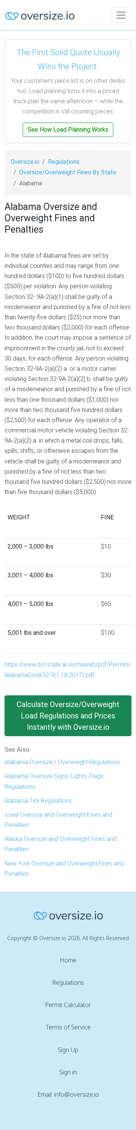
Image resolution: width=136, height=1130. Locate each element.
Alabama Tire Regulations (38, 800)
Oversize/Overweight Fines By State (67, 172)
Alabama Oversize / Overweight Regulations (62, 762)
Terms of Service (68, 1027)
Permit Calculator (68, 1005)
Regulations (63, 161)
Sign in (68, 1072)
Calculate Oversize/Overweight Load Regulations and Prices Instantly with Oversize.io (68, 716)
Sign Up (68, 1050)
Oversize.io (25, 161)
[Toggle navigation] (120, 15)
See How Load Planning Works (68, 129)
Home (68, 960)
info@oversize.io (76, 1094)
